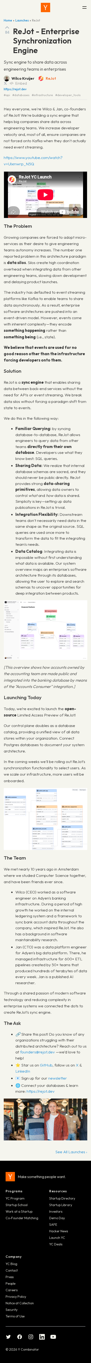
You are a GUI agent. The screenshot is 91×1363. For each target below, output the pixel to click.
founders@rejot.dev (37, 1051)
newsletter (57, 1078)
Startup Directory (62, 1198)
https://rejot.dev (15, 89)
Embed (21, 83)
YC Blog (11, 1264)
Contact (12, 1270)
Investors (55, 1211)
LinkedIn (22, 1071)
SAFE (53, 1224)
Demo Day (57, 1218)
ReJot (51, 78)
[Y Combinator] (45, 7)
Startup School (17, 1205)
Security (12, 1310)
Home (8, 20)
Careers (12, 1290)
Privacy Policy (16, 1296)
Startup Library (60, 1205)
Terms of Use (15, 1316)
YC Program (15, 1198)
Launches (22, 20)
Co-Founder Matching (22, 1218)
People (10, 1283)
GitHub (46, 1065)
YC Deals (55, 1244)
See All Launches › (71, 1151)
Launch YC (57, 1238)
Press (10, 1277)
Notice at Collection (20, 1303)
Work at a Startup (19, 1211)
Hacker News (58, 1231)
